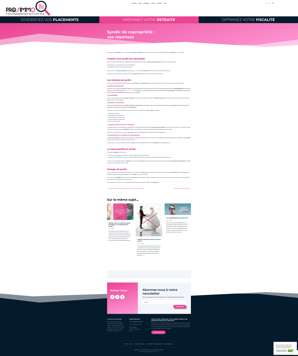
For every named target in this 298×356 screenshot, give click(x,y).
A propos (146, 3)
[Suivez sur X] (270, 3)
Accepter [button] (291, 350)
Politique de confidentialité (154, 344)
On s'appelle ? (158, 332)
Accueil (134, 3)
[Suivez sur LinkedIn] (273, 3)
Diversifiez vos (50, 19)
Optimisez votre (248, 19)
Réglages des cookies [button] (281, 350)
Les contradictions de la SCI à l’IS (177, 218)
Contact (159, 3)
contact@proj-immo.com (137, 321)
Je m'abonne (180, 306)
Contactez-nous (168, 344)
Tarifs (153, 3)
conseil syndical (129, 90)
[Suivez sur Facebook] (266, 3)
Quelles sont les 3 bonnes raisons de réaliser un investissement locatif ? (119, 224)
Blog (140, 3)
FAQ (165, 3)
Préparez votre (149, 19)
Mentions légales (139, 344)
